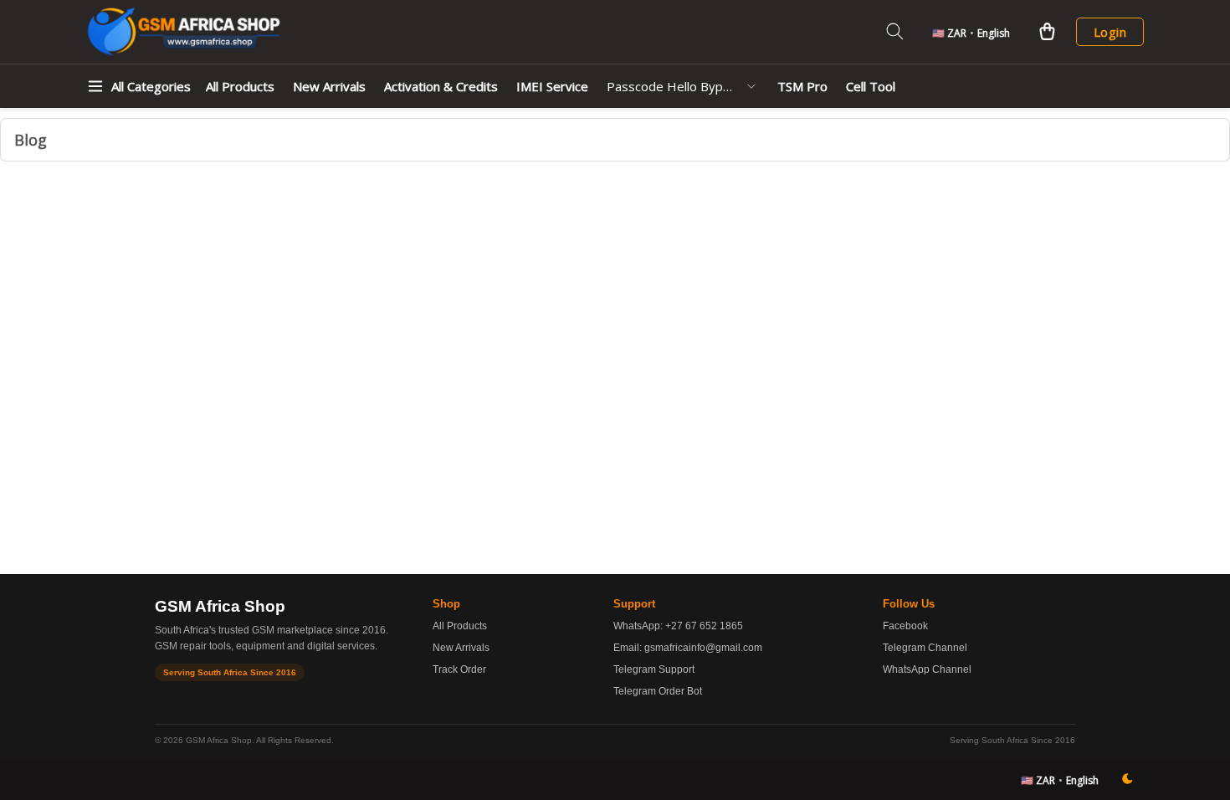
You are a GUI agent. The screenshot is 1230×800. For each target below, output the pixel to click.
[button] (971, 32)
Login (1110, 31)
